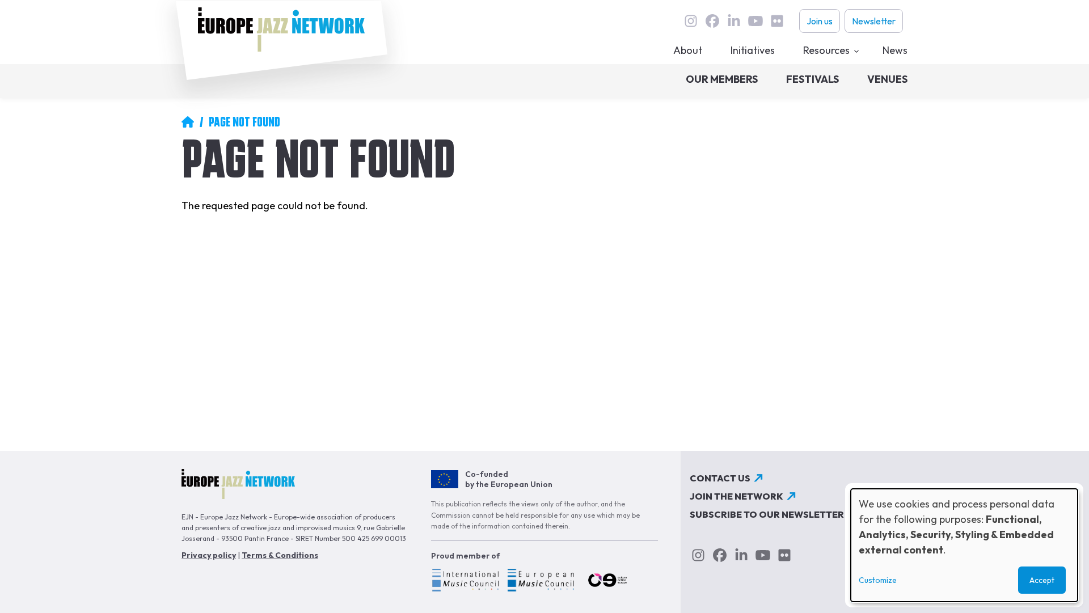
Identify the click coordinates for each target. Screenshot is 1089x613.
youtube (755, 20)
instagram (690, 20)
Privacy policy (209, 555)
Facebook (712, 20)
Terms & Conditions (280, 555)
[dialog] (964, 545)
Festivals (812, 79)
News (895, 50)
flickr (777, 20)
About (687, 50)
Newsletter (874, 21)
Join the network (736, 496)
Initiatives (753, 50)
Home (188, 122)
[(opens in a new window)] (465, 582)
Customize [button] (878, 580)
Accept (1041, 580)
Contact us (720, 478)
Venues (887, 79)
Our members (722, 79)
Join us (820, 21)
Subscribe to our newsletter (767, 514)
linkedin (733, 20)
